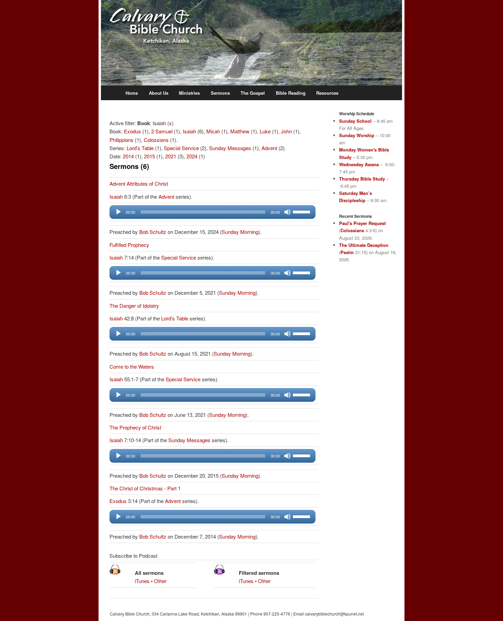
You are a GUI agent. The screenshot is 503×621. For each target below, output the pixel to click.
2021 (170, 156)
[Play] (118, 212)
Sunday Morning (240, 231)
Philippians (121, 139)
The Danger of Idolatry (134, 305)
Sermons (220, 93)
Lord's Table (140, 147)
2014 (128, 156)
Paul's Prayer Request (362, 223)
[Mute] (287, 212)
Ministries (189, 93)
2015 (149, 156)
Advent (269, 147)
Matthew (239, 131)
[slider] (302, 211)
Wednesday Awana (359, 164)
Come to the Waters (131, 366)
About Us (158, 93)
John (286, 131)
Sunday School (355, 121)
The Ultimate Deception (363, 245)
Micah (213, 131)
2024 (191, 156)
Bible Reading (291, 93)
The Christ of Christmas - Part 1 (145, 488)
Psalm (347, 252)
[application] (212, 212)
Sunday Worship (356, 135)
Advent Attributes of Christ (138, 183)
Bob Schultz (152, 231)
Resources (327, 93)
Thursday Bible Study (362, 178)
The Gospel (253, 93)
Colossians (156, 139)
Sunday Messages (230, 147)
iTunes (142, 580)
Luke (265, 131)
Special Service (181, 147)
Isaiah (189, 131)
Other (160, 580)
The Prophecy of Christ (135, 427)
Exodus (132, 131)
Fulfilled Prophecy (129, 244)
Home (132, 93)
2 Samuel (161, 131)
